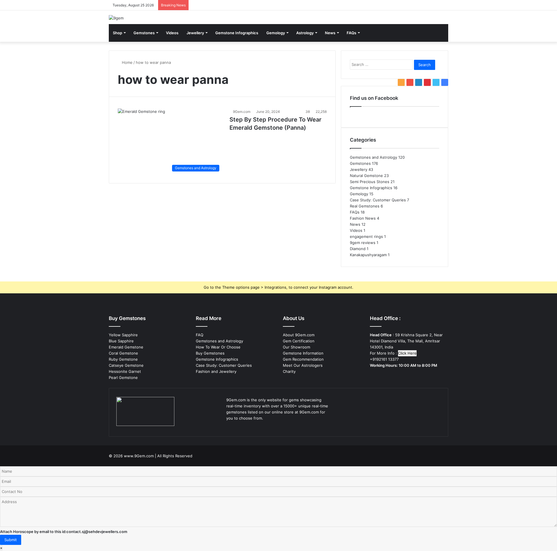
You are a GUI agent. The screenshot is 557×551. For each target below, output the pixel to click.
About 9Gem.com (298, 335)
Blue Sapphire (121, 341)
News (330, 32)
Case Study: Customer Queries (378, 200)
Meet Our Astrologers (303, 365)
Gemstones (144, 32)
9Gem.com (241, 111)
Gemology (275, 32)
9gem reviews (362, 242)
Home (127, 62)
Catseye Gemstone (126, 365)
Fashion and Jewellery (216, 371)
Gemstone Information (303, 353)
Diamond (358, 248)
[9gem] (116, 18)
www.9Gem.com (139, 456)
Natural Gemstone (366, 175)
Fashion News (363, 218)
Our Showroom (296, 347)
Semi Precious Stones (369, 181)
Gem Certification (298, 341)
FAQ (199, 335)
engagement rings (366, 236)
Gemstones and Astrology (373, 157)
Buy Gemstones (210, 353)
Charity (289, 371)
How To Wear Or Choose (218, 347)
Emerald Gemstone (126, 347)
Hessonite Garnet (125, 371)
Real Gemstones (364, 206)
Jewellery (195, 32)
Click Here (407, 353)
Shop (117, 32)
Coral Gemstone (123, 353)
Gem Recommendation (303, 359)
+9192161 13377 (384, 359)
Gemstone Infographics (236, 32)
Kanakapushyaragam (368, 254)
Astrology (305, 32)
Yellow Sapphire (123, 335)
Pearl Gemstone (123, 377)
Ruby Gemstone (123, 359)
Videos (172, 32)
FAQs (351, 32)
